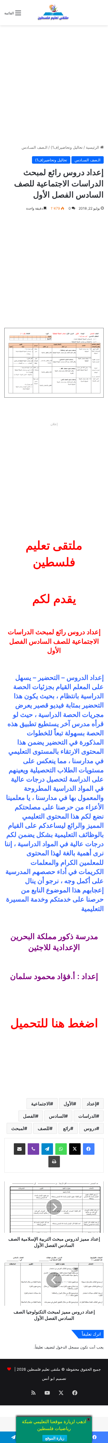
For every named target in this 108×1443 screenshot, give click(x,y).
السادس (57, 1116)
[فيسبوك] (88, 1149)
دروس (90, 1128)
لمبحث (17, 1128)
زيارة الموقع (54, 1438)
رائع (66, 1128)
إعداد (91, 1104)
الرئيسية (93, 147)
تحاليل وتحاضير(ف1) (67, 147)
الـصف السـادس (35, 147)
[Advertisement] (54, 85)
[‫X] (75, 1149)
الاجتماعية (40, 1104)
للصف (44, 1128)
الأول (68, 1104)
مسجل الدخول (67, 1347)
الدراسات (87, 1116)
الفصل (29, 1116)
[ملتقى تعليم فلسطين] (54, 12)
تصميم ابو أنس (54, 1378)
